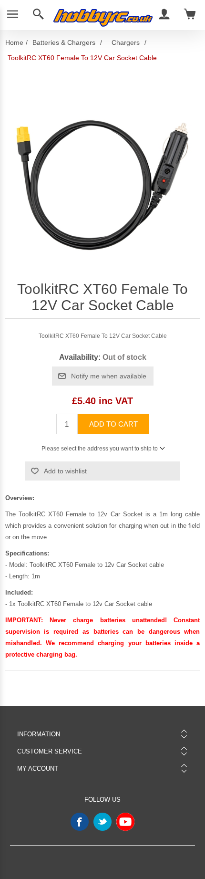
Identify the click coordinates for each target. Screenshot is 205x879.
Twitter (102, 822)
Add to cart (113, 424)
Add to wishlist (65, 471)
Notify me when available (108, 376)
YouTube (125, 822)
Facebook (80, 822)
